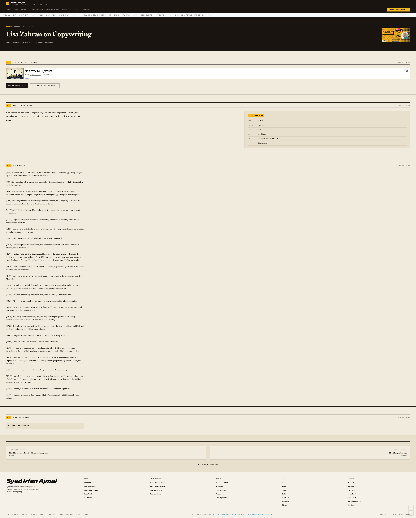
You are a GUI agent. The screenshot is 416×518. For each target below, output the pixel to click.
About (16, 9)
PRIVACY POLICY (383, 514)
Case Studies (221, 490)
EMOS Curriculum (91, 490)
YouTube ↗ (352, 497)
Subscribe (88, 497)
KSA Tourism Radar (157, 486)
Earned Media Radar (158, 483)
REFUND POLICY (404, 514)
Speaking (25, 9)
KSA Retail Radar (156, 490)
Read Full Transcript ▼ (19, 426)
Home (8, 9)
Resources (76, 9)
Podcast (285, 490)
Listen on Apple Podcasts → (44, 85)
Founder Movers (156, 494)
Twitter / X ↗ (352, 490)
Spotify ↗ (351, 505)
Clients (284, 505)
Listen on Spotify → (17, 85)
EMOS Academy (90, 486)
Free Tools (88, 494)
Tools (65, 9)
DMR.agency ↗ (221, 497)
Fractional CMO (52, 9)
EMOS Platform (90, 483)
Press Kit (285, 497)
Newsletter (352, 486)
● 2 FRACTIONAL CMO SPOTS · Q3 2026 (230, 514)
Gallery (284, 494)
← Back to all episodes (208, 464)
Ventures (285, 501)
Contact (86, 9)
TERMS (394, 514)
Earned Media (38, 9)
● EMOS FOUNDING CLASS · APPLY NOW (260, 514)
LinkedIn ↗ (352, 494)
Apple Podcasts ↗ (354, 501)
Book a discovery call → (398, 9)
